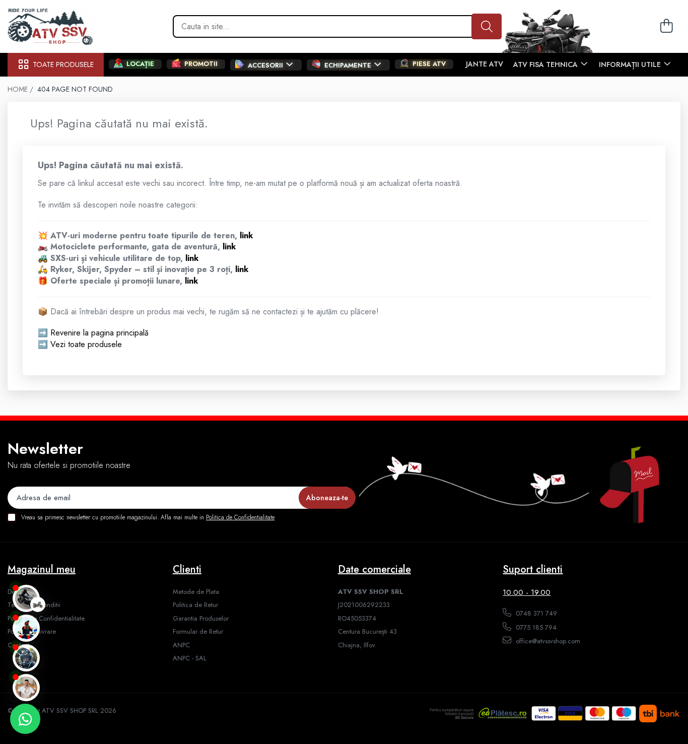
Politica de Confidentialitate (240, 517)
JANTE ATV (484, 64)
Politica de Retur (195, 605)
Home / (21, 89)
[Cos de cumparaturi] (665, 26)
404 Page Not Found (75, 89)
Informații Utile (631, 64)
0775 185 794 (535, 627)
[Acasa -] (58, 26)
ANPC (181, 645)
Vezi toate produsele (86, 344)
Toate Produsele (63, 64)
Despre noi (22, 591)
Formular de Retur (198, 631)
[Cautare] (486, 26)
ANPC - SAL (190, 658)
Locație (140, 64)
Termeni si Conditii (34, 605)
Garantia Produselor (201, 618)
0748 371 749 (535, 613)
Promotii (201, 64)
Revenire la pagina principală (99, 333)
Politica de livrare (32, 631)
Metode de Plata (196, 591)
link (246, 235)
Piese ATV (429, 64)
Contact (18, 645)
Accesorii (266, 65)
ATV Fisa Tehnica (546, 64)
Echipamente (348, 65)
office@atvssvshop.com (547, 641)
